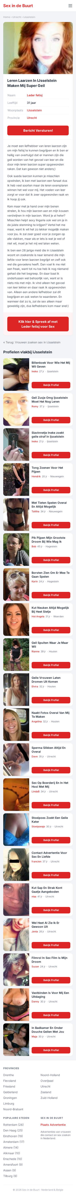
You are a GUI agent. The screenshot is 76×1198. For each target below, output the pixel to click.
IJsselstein (29, 17)
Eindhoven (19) (13, 1136)
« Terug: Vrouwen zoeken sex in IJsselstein (31, 342)
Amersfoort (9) (13, 1164)
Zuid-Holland (49, 1097)
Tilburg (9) (10, 1176)
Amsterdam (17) (13, 1141)
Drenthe (8, 1075)
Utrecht (16, 17)
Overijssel (47, 1080)
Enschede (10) (12, 1159)
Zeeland (46, 1092)
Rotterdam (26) (13, 1124)
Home (6, 17)
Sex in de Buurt (18, 5)
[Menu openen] (70, 6)
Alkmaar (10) (11, 1153)
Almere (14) (10, 1147)
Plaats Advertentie (53, 1124)
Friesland (9, 1086)
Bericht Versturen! (38, 130)
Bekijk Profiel (51, 385)
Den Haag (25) (13, 1130)
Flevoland (9, 1080)
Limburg (8, 1103)
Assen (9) (9, 1170)
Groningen (10, 1097)
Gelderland (10, 1092)
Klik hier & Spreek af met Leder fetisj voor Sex (38, 324)
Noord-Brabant (13, 1109)
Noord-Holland (50, 1075)
